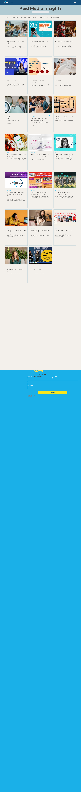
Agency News (15, 17)
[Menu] (75, 2)
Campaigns (23, 17)
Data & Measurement (55, 17)
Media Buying (41, 17)
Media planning (32, 17)
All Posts (7, 17)
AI (47, 17)
